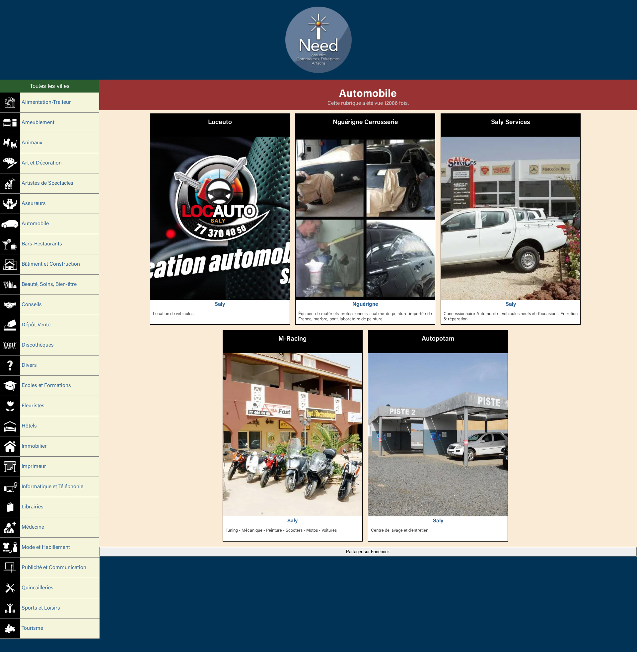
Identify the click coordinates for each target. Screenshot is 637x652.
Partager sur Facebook (368, 551)
